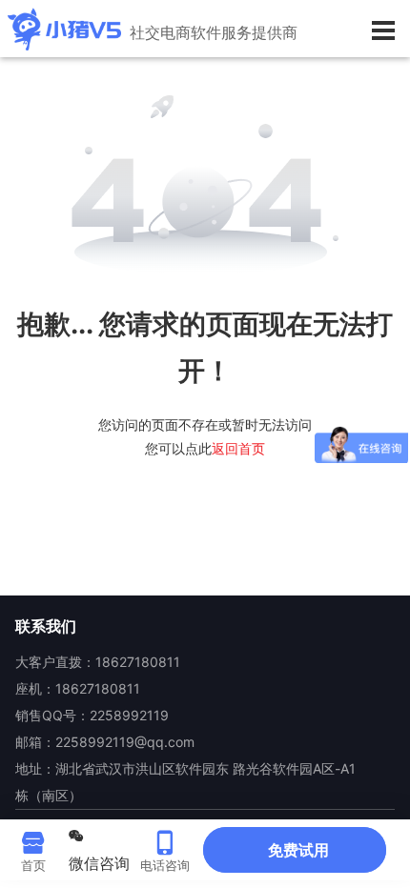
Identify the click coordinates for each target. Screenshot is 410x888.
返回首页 (238, 448)
